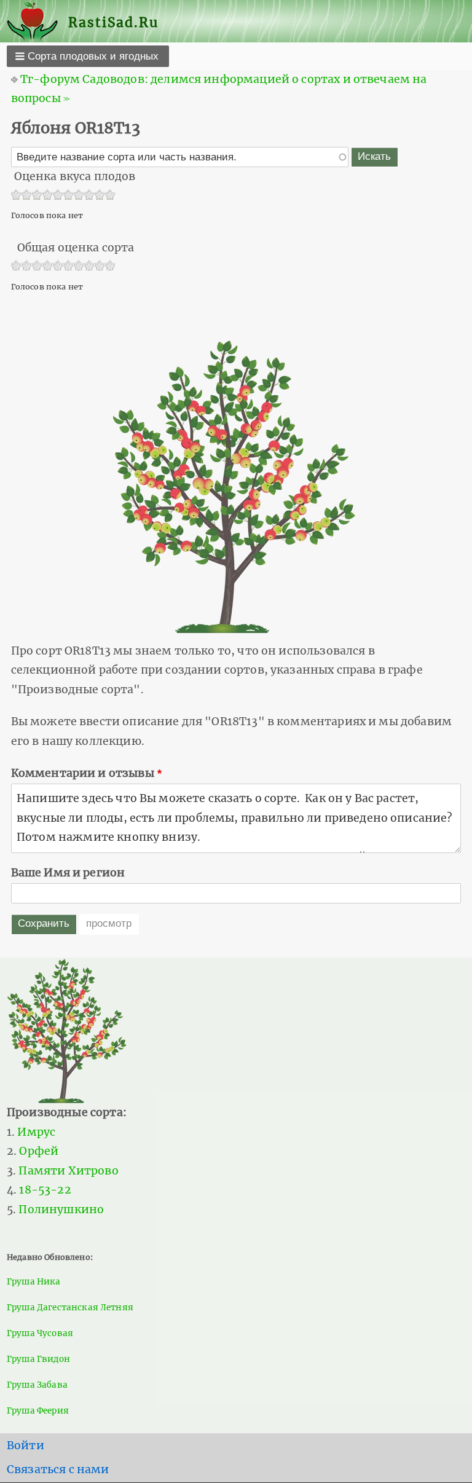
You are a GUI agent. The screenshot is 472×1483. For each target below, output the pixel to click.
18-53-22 (45, 1190)
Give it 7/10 (79, 196)
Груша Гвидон (38, 1359)
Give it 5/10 (58, 196)
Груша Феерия (38, 1411)
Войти (25, 1445)
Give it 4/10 (47, 196)
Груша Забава (37, 1385)
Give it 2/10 (27, 196)
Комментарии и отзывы (82, 773)
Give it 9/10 (100, 196)
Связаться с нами (58, 1469)
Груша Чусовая (40, 1333)
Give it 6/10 (68, 196)
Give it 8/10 (89, 196)
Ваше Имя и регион (68, 872)
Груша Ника (34, 1281)
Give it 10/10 (110, 196)
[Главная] (37, 22)
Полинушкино (61, 1209)
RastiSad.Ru (113, 22)
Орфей (38, 1151)
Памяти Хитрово (68, 1171)
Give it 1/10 (16, 196)
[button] (88, 55)
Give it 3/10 (37, 196)
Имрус (36, 1132)
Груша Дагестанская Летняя (70, 1307)
